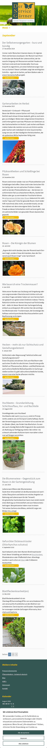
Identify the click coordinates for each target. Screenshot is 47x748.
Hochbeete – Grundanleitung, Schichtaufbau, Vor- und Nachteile (20, 404)
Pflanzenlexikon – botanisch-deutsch (14, 674)
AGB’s (4, 681)
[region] (23, 728)
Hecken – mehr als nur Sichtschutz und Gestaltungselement (22, 346)
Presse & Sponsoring (9, 671)
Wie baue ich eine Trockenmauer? (20, 284)
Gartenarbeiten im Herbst (15, 103)
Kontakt (5, 688)
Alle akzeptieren (23, 733)
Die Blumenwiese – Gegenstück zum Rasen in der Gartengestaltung (21, 480)
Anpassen (23, 738)
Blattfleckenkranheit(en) (15, 591)
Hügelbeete (23, 416)
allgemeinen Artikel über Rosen (17, 198)
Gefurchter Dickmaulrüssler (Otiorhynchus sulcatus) (17, 543)
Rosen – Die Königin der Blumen (19, 243)
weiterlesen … (10, 78)
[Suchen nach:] (43, 28)
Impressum (6, 685)
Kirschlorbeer (37, 554)
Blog (3, 678)
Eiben (23, 560)
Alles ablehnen (23, 744)
